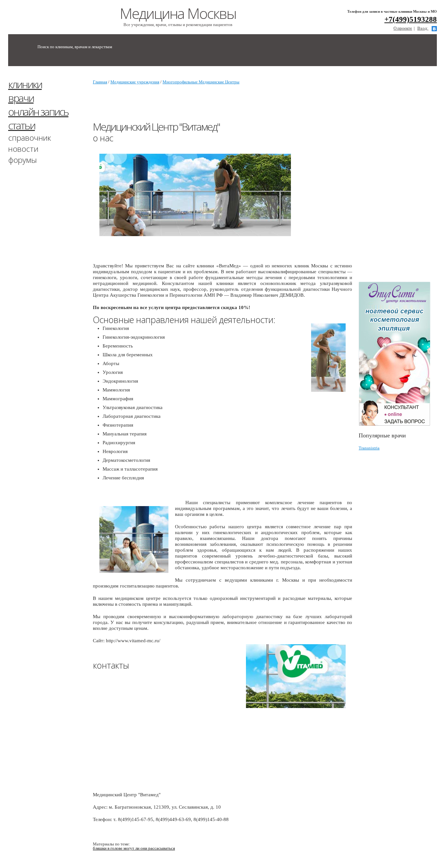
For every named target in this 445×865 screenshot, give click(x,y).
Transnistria (369, 448)
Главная (100, 81)
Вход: (422, 28)
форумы (22, 159)
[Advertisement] (402, 177)
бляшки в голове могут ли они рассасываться (134, 848)
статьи (21, 125)
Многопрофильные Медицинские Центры (201, 81)
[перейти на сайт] (398, 354)
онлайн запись (38, 112)
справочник (29, 137)
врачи (21, 98)
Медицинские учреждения (134, 81)
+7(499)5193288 (410, 19)
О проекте (403, 28)
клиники (25, 84)
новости (23, 148)
